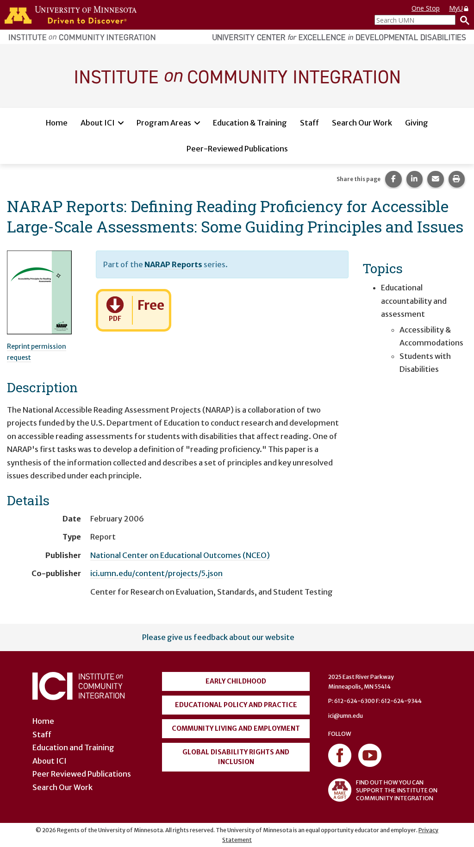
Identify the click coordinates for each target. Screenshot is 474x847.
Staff (309, 122)
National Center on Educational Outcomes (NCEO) (180, 555)
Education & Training (250, 122)
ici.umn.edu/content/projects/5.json (156, 573)
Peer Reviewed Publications (81, 773)
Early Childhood (236, 681)
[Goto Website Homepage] (237, 75)
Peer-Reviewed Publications (237, 148)
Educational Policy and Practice (236, 705)
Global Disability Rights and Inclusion (235, 757)
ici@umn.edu (345, 715)
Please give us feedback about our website (218, 637)
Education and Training (73, 747)
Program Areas (164, 122)
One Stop (426, 8)
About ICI (98, 122)
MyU (456, 8)
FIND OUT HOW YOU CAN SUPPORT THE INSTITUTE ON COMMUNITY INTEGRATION (396, 790)
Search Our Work (362, 122)
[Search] (462, 20)
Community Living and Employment (236, 728)
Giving (416, 122)
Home (57, 122)
